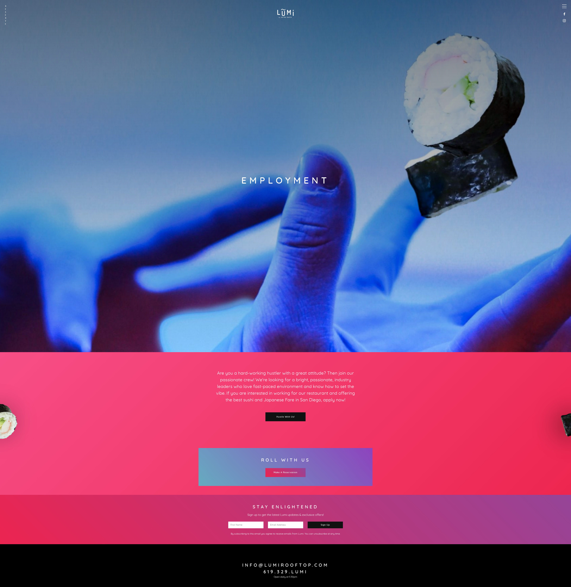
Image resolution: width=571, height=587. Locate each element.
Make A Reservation (285, 472)
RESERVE (5, 14)
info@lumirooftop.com (285, 565)
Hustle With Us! (285, 417)
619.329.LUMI (285, 572)
